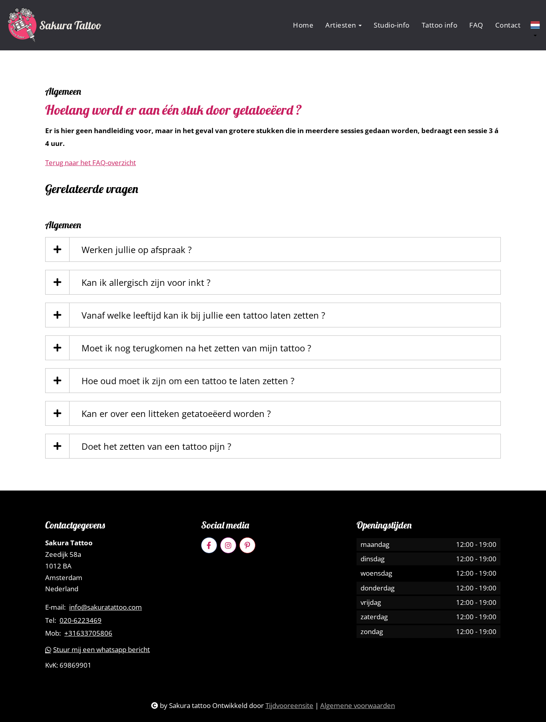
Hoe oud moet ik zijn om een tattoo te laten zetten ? (188, 381)
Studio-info (392, 25)
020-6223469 (81, 620)
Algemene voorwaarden (357, 705)
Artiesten (341, 25)
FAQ (476, 25)
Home (303, 25)
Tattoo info (440, 25)
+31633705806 (88, 633)
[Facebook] (209, 545)
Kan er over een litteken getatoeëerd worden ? (176, 413)
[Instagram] (228, 545)
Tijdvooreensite (289, 705)
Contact (508, 25)
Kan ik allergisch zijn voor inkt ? (146, 282)
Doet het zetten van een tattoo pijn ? (156, 446)
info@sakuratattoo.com (105, 607)
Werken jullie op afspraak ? (137, 249)
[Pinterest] (247, 545)
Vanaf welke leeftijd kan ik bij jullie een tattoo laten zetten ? (203, 315)
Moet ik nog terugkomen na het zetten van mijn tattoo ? (196, 348)
